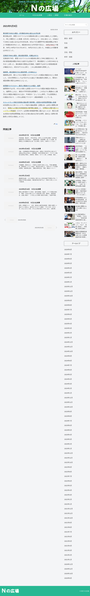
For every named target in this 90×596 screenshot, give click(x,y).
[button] (86, 25)
